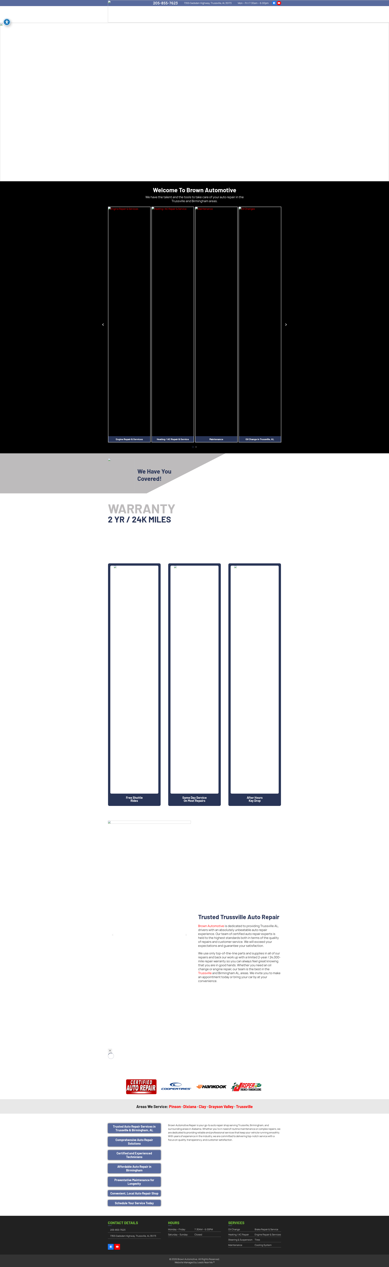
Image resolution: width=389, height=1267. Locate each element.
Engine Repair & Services (268, 1234)
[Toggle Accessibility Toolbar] (6, 22)
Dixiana (189, 1106)
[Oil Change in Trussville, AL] (216, 321)
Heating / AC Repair (238, 1234)
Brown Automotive (211, 926)
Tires (257, 1239)
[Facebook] (111, 1247)
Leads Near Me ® (206, 1262)
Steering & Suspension (260, 439)
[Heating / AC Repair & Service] (129, 321)
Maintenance (173, 439)
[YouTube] (117, 1247)
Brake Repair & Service (266, 1229)
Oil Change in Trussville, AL (216, 439)
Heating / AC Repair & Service (129, 439)
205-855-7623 (117, 1229)
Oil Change (234, 1229)
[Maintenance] (173, 321)
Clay (202, 1106)
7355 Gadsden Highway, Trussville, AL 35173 (133, 1236)
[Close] (110, 1051)
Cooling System (263, 1245)
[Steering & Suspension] (260, 321)
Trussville (205, 973)
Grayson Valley (221, 1106)
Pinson (175, 1106)
